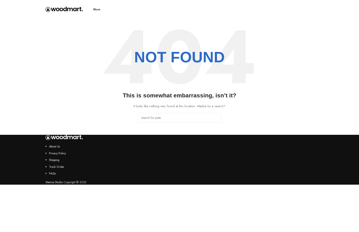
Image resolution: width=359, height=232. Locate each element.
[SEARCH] (216, 118)
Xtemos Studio (54, 182)
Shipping (54, 160)
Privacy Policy (57, 153)
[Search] (312, 9)
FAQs (52, 173)
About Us (54, 146)
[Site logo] (64, 9)
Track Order (56, 167)
